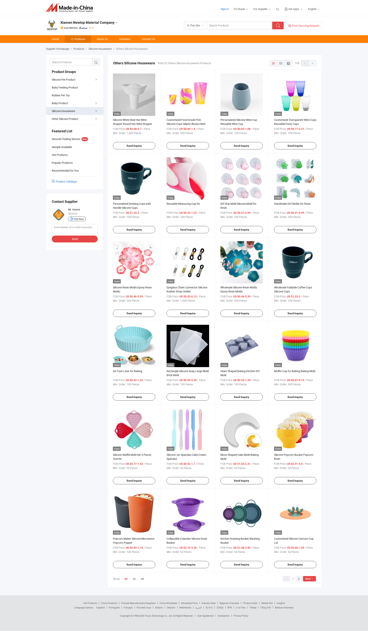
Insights (281, 603)
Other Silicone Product (65, 119)
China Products (109, 603)
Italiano (159, 607)
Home (55, 39)
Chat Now (78, 218)
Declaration (224, 615)
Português (114, 607)
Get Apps (294, 9)
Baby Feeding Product (65, 87)
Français (128, 607)
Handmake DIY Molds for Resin (292, 203)
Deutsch (171, 607)
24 (125, 578)
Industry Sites (209, 603)
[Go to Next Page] (312, 63)
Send (75, 239)
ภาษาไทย (241, 607)
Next (308, 578)
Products (79, 39)
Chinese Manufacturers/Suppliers (138, 603)
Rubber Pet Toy (61, 95)
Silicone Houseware (63, 111)
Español (100, 607)
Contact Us (148, 39)
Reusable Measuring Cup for (183, 203)
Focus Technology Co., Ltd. (159, 615)
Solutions (124, 39)
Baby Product (60, 103)
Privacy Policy (241, 615)
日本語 (220, 607)
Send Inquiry (134, 145)
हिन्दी (230, 607)
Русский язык (144, 607)
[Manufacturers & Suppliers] (70, 7)
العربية (198, 607)
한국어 (209, 607)
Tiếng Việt (265, 607)
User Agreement (205, 615)
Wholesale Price (189, 603)
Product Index (250, 603)
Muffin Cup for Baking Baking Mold (294, 371)
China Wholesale (168, 603)
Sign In (225, 9)
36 (134, 579)
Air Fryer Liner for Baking (127, 371)
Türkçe (253, 607)
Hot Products (90, 603)
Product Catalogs (66, 181)
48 (142, 579)
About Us (102, 39)
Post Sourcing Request (305, 25)
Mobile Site (267, 603)
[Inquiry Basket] (278, 9)
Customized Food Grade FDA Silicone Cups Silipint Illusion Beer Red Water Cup (186, 124)
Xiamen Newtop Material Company (87, 22)
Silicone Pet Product (64, 79)
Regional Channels (229, 603)
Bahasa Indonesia (284, 607)
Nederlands (185, 607)
